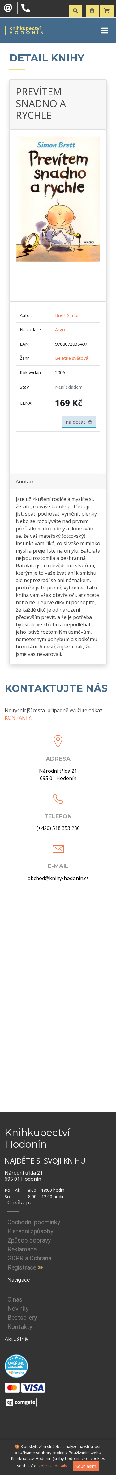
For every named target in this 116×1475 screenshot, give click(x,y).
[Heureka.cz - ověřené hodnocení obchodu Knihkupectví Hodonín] (16, 1366)
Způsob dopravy (29, 1240)
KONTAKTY (18, 717)
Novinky (17, 1308)
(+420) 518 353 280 (58, 828)
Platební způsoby (30, 1231)
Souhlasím (85, 1466)
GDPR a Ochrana (29, 1258)
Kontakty (19, 1326)
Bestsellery (22, 1317)
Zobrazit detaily (52, 1466)
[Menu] (105, 30)
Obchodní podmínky (33, 1222)
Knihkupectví (27, 30)
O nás (14, 1299)
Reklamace (22, 1249)
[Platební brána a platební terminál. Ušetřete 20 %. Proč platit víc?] (21, 1400)
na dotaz (77, 421)
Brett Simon (67, 315)
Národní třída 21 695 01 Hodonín (58, 774)
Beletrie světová (71, 358)
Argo (60, 329)
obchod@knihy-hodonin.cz (58, 878)
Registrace (22, 1267)
